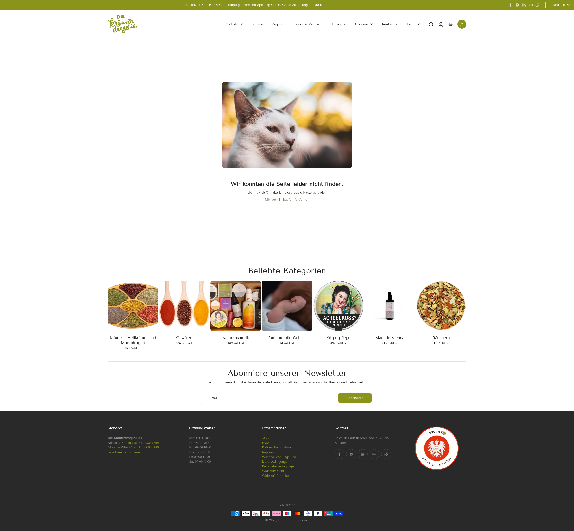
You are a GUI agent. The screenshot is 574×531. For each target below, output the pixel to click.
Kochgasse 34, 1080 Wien (140, 443)
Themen (336, 24)
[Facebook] (510, 5)
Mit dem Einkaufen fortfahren (287, 200)
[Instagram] (517, 5)
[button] (142, 428)
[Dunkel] (461, 24)
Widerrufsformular (275, 476)
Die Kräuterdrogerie (293, 520)
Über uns (361, 24)
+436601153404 (149, 447)
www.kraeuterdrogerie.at (126, 452)
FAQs (266, 443)
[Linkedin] (524, 5)
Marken (257, 24)
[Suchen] (431, 24)
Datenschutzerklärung (278, 447)
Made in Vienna (307, 24)
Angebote (279, 24)
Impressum (270, 452)
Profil (411, 24)
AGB (265, 438)
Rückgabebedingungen (279, 466)
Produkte (231, 24)
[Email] (530, 5)
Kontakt (388, 24)
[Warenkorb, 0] (451, 24)
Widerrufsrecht (273, 471)
